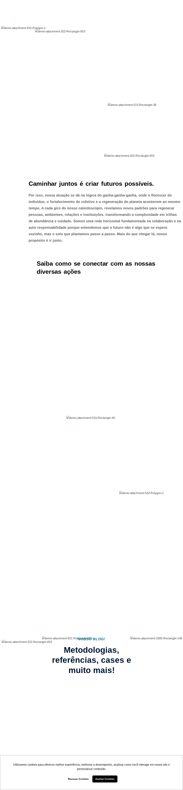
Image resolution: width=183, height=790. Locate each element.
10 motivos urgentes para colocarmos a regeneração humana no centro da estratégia (47, 715)
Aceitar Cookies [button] (105, 778)
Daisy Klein (22, 733)
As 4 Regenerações (21, 702)
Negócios (103, 698)
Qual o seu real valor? (119, 704)
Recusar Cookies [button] (78, 778)
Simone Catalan (113, 717)
